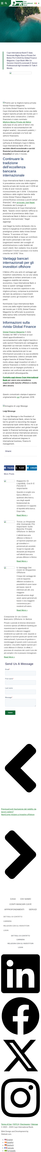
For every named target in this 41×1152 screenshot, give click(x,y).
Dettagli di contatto (12, 917)
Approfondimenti (14, 909)
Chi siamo (25, 899)
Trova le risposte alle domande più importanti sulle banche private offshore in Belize (26, 527)
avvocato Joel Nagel (26, 202)
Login (5, 930)
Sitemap (34, 1124)
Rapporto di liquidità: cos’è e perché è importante (26, 485)
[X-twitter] (20, 1074)
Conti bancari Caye (20, 904)
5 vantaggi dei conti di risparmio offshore (26, 570)
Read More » (22, 515)
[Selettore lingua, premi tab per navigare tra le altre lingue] (37, 3)
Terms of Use (6, 1124)
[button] (2, 3)
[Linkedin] (20, 995)
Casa (13, 899)
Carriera (7, 921)
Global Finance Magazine (13, 332)
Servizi (33, 909)
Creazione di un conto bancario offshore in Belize (18, 618)
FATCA (16, 1124)
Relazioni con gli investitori (16, 926)
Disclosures (25, 1124)
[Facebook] (20, 1035)
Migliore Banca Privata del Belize (17, 122)
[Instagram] (20, 1119)
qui (18, 397)
